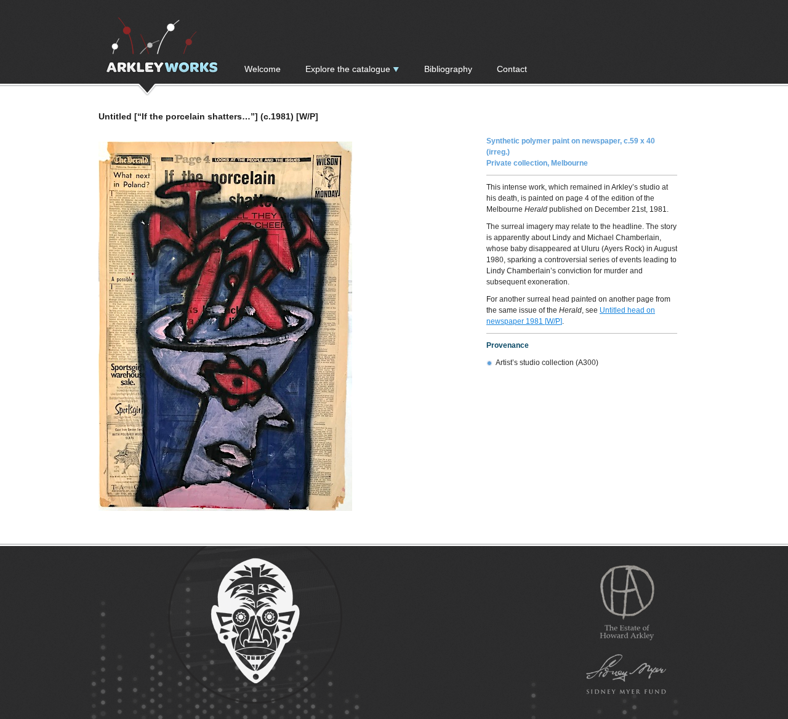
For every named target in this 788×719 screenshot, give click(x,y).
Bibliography (448, 69)
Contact (512, 69)
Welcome (262, 69)
